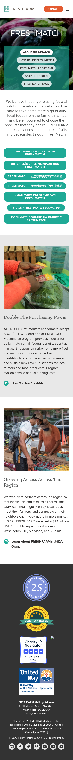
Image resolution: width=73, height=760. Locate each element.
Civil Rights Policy (54, 738)
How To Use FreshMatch (36, 60)
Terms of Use (34, 738)
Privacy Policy (17, 738)
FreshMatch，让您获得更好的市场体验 (35, 176)
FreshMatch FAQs (36, 84)
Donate (53, 9)
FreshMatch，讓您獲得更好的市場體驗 (35, 186)
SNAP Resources (36, 76)
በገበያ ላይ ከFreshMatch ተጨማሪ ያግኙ (36, 207)
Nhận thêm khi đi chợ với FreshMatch (35, 197)
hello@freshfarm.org (36, 713)
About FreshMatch (36, 52)
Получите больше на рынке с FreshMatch (36, 219)
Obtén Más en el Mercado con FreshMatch (35, 165)
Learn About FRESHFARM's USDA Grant (37, 543)
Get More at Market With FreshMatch (35, 153)
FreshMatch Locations (36, 68)
